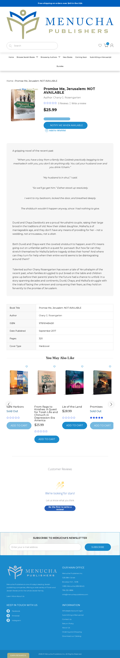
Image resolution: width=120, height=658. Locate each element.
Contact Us (66, 619)
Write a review (79, 103)
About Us (66, 627)
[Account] (111, 45)
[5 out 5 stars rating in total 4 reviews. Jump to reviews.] (97, 418)
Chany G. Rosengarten (67, 97)
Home (10, 81)
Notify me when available (66, 125)
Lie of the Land (72, 406)
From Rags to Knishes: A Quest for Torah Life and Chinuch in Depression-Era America (46, 413)
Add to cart (46, 439)
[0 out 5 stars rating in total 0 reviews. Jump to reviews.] (14, 418)
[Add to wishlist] (28, 366)
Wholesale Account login (72, 611)
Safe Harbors (15, 406)
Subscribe (97, 547)
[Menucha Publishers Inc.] (60, 23)
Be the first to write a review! (60, 508)
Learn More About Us (15, 596)
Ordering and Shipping (72, 632)
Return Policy (68, 623)
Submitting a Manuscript (73, 615)
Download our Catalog (71, 636)
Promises (96, 406)
